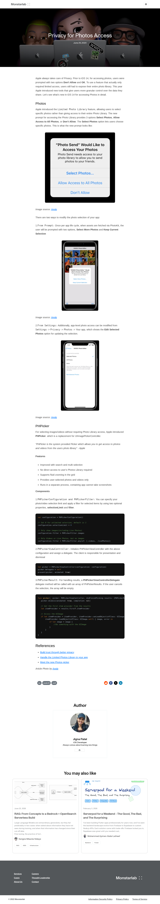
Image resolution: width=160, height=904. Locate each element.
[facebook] (111, 683)
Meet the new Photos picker (54, 662)
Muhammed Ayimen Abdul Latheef (103, 836)
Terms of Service (139, 899)
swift (54, 683)
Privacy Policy (122, 899)
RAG (17, 845)
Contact (35, 882)
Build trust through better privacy (57, 652)
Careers (35, 874)
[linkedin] (121, 683)
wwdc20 (46, 683)
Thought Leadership (41, 878)
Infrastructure (34, 845)
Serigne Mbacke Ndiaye (30, 838)
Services (18, 874)
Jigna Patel (80, 739)
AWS (24, 845)
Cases (17, 878)
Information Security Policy (100, 899)
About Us (18, 882)
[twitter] (116, 683)
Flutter (96, 842)
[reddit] (106, 683)
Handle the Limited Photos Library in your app (64, 657)
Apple (54, 209)
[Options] (146, 4)
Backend (88, 842)
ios (39, 683)
